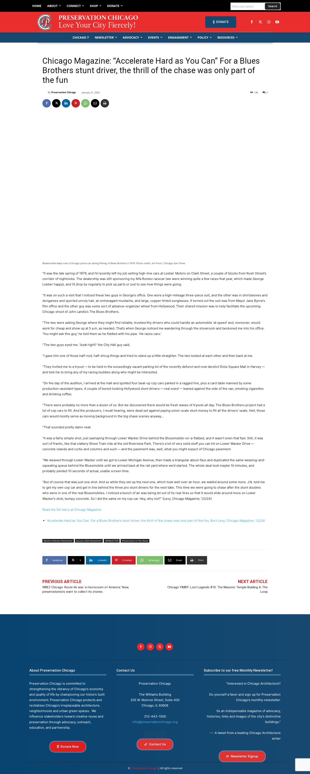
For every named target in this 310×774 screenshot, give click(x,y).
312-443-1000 (155, 716)
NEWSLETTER (111, 540)
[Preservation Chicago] (88, 22)
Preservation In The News (135, 540)
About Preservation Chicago (52, 670)
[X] (56, 103)
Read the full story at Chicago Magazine (71, 510)
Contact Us (125, 670)
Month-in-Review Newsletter (58, 540)
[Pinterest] (75, 103)
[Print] (105, 103)
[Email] (95, 103)
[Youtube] (169, 646)
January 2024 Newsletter (88, 540)
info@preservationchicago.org (155, 722)
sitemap (155, 734)
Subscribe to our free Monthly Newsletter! (238, 670)
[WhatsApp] (85, 103)
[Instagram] (268, 22)
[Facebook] (251, 22)
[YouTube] (277, 22)
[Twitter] (260, 22)
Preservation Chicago (63, 92)
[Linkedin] (66, 103)
